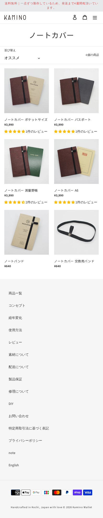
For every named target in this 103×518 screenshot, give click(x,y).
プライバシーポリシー (25, 440)
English (14, 465)
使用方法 (15, 330)
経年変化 (15, 318)
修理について (19, 391)
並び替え (10, 50)
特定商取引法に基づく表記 (29, 428)
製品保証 (15, 379)
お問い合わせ (19, 416)
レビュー (15, 342)
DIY (11, 403)
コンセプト (17, 305)
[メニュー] (95, 17)
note (12, 453)
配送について (19, 367)
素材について (19, 354)
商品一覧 (15, 293)
